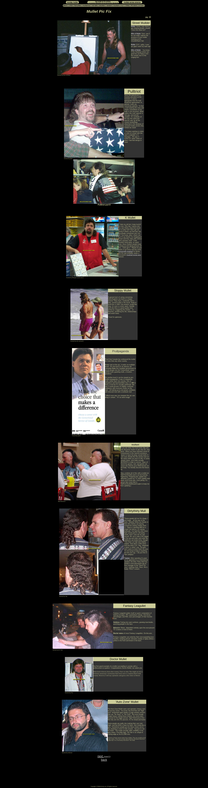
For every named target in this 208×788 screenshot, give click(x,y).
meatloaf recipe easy (134, 255)
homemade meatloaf (126, 251)
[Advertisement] (89, 82)
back (104, 759)
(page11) (107, 756)
